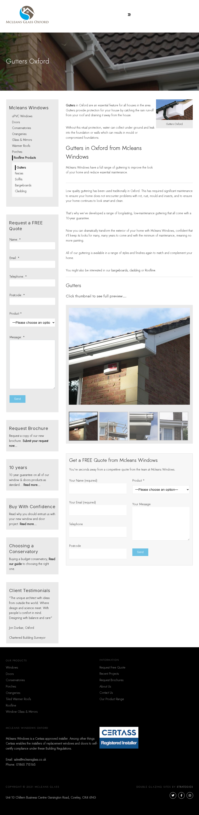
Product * (138, 480)
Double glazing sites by (164, 787)
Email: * (14, 258)
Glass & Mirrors (22, 139)
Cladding (20, 191)
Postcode (75, 545)
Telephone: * (18, 276)
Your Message (141, 504)
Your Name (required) (83, 480)
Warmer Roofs (21, 145)
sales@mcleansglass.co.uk (30, 759)
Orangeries (19, 134)
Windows (12, 667)
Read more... (32, 484)
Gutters (21, 167)
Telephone (76, 524)
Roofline (150, 270)
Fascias (19, 173)
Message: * (17, 337)
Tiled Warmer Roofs (18, 699)
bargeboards (119, 270)
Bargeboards (23, 185)
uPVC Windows (22, 116)
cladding (135, 270)
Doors (16, 122)
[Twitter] (173, 795)
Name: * (15, 239)
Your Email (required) (82, 502)
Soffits (18, 179)
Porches (17, 151)
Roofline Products (25, 157)
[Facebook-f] (181, 795)
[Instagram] (190, 795)
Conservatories (21, 128)
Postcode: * (17, 295)
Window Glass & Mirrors (22, 711)
